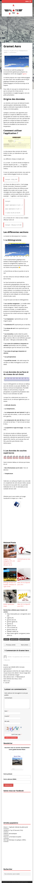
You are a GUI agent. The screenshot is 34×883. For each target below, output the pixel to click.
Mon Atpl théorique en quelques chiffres (14, 840)
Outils (5, 52)
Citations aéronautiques (10, 833)
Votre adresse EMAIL (9, 779)
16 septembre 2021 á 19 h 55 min (21, 657)
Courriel (6, 716)
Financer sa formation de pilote (12, 837)
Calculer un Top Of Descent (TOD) (13, 830)
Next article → (25, 645)
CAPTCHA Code (16, 734)
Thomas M (22, 50)
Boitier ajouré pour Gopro (8, 605)
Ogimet (24, 74)
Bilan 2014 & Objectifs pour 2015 (23, 583)
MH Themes (25, 882)
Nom (6, 711)
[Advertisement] (17, 29)
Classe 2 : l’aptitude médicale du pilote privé (15, 827)
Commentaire (8, 698)
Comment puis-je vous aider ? (23, 560)
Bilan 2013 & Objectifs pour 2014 (23, 605)
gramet (6, 639)
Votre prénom (7, 774)
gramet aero (14, 639)
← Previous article (9, 645)
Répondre (7, 660)
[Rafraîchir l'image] (21, 727)
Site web (6, 721)
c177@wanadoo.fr (20, 677)
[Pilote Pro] (17, 14)
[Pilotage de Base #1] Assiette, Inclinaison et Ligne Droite (9, 584)
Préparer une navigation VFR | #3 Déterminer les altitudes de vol (9, 562)
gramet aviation (24, 639)
